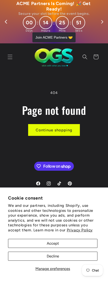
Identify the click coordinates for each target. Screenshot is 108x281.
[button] (10, 56)
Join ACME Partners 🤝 (54, 37)
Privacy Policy (80, 230)
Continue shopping (54, 130)
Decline (53, 256)
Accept (53, 243)
